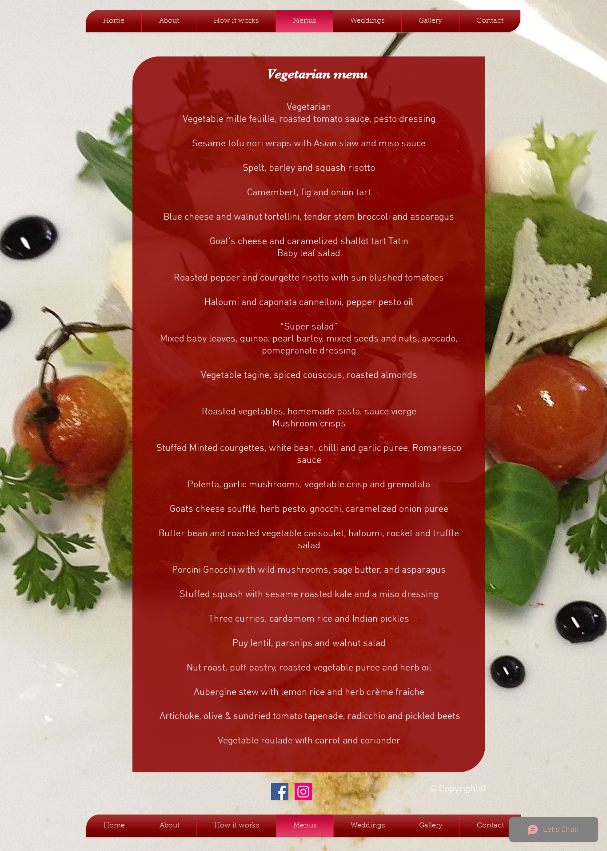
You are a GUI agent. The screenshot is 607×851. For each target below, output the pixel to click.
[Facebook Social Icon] (279, 791)
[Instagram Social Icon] (303, 791)
